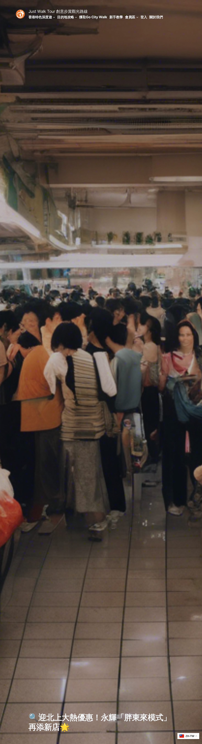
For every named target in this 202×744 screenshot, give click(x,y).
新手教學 (116, 17)
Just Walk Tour (41, 11)
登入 (143, 17)
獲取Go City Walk (93, 17)
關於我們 (156, 17)
